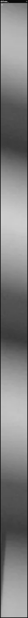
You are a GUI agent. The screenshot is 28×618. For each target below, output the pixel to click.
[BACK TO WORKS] (5, 5)
